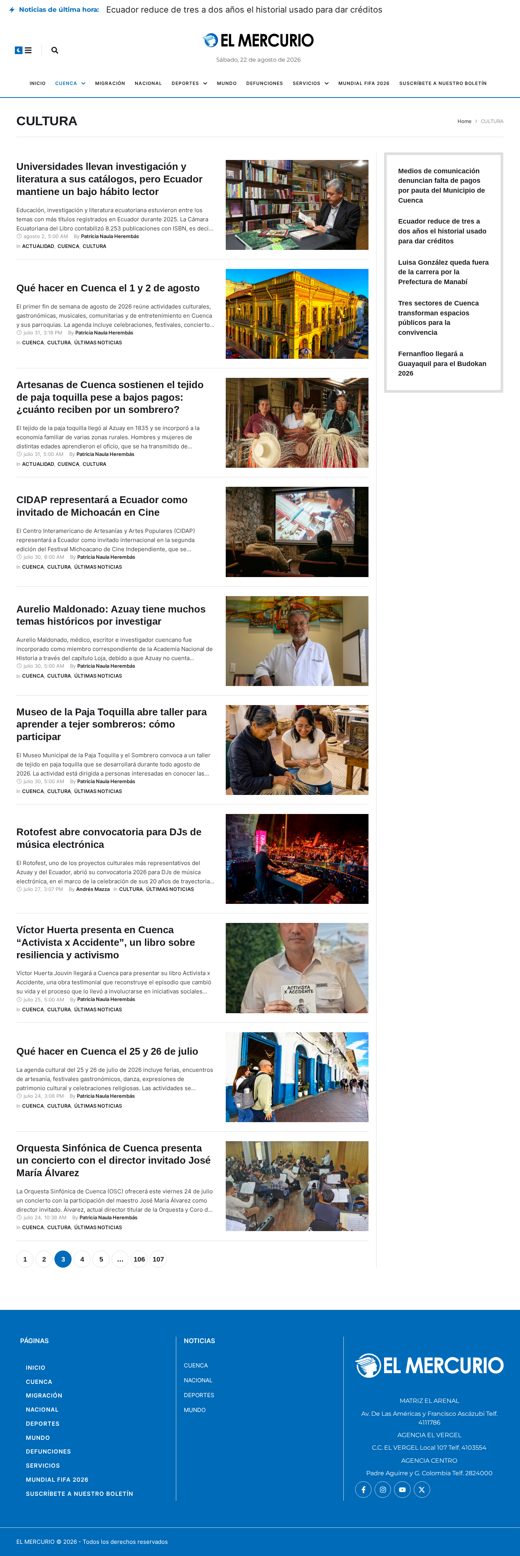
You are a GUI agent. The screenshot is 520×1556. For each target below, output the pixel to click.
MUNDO (195, 1410)
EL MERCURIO (35, 1541)
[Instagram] (383, 1489)
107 (158, 1259)
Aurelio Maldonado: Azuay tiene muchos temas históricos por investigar (111, 615)
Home (465, 121)
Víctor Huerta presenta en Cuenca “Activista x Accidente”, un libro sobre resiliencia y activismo (105, 942)
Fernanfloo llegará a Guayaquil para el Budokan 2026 (442, 363)
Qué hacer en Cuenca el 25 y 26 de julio (107, 1051)
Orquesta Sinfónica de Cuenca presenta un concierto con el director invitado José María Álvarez (113, 1160)
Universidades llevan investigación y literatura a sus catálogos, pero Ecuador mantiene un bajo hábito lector (109, 179)
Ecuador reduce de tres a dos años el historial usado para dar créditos (244, 9)
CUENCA (196, 1365)
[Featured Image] (297, 205)
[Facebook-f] (363, 1489)
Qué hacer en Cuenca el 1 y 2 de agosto (108, 288)
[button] (18, 50)
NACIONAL (198, 1380)
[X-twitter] (422, 1489)
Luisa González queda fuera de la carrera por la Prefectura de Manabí (443, 272)
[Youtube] (402, 1489)
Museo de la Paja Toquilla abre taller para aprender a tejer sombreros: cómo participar (111, 724)
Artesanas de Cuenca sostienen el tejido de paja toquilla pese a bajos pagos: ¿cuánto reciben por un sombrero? (110, 397)
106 (139, 1259)
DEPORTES (199, 1395)
